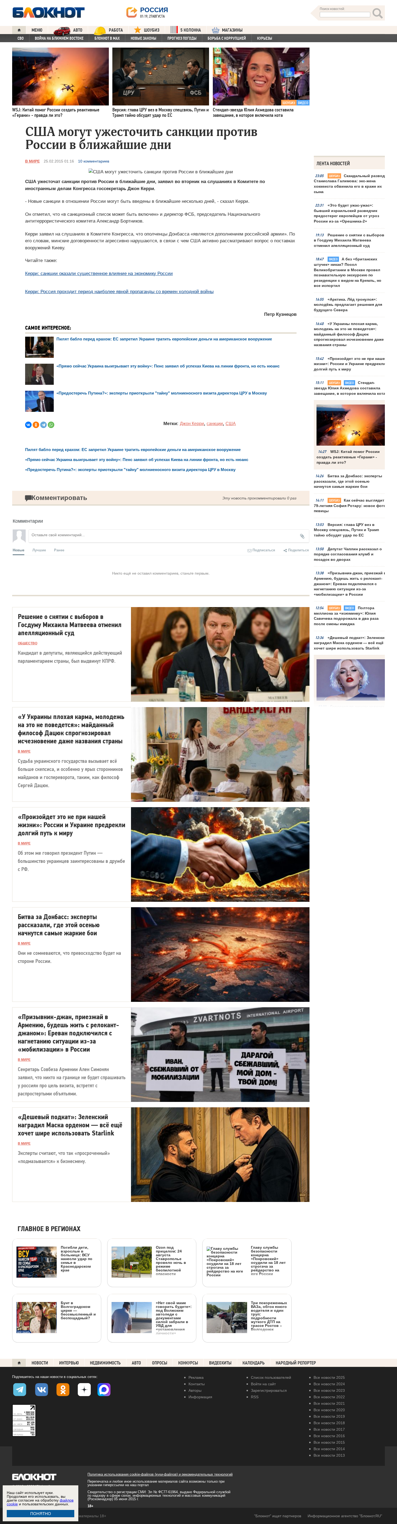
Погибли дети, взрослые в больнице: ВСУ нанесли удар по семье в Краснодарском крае (76, 1258)
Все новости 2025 (329, 1377)
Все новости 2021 (329, 1403)
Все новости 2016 (329, 1436)
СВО (21, 38)
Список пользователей (271, 1377)
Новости (40, 1363)
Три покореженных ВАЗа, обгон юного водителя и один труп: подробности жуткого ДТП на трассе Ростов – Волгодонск (269, 1316)
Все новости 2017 (329, 1429)
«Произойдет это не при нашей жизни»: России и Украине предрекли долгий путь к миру (350, 363)
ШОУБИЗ (151, 30)
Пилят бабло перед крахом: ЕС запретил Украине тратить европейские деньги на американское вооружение (164, 339)
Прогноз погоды (182, 38)
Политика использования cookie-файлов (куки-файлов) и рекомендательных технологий (160, 1474)
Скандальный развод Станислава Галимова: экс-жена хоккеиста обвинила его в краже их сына (349, 184)
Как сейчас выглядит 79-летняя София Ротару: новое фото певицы (350, 505)
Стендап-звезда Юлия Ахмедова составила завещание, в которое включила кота (349, 387)
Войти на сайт (263, 1384)
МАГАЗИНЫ (232, 30)
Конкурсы (188, 1363)
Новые (18, 549)
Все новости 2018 (329, 1423)
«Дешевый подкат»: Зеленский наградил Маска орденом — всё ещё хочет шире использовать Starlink (350, 642)
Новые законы (143, 38)
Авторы (195, 1390)
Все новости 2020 (329, 1410)
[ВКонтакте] (28, 425)
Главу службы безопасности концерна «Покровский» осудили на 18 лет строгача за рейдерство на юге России (268, 1260)
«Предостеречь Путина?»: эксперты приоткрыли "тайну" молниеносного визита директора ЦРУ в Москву (161, 393)
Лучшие (39, 549)
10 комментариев (93, 161)
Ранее (59, 549)
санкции (215, 423)
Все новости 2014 (329, 1449)
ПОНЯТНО (40, 1513)
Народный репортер (296, 1363)
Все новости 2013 (329, 1455)
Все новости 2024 (329, 1384)
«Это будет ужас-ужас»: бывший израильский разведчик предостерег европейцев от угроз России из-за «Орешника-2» (346, 213)
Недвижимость (105, 1363)
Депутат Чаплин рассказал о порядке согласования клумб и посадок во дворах (348, 554)
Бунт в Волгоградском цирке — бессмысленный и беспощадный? (78, 1310)
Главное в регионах (49, 1229)
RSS (254, 1397)
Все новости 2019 (329, 1416)
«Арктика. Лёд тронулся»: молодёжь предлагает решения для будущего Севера (348, 304)
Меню (37, 30)
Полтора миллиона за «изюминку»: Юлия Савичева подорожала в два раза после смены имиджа (346, 616)
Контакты (197, 1384)
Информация (200, 1397)
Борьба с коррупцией (227, 38)
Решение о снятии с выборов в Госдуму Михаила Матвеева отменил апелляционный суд (349, 240)
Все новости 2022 (329, 1397)
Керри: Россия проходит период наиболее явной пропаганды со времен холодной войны (119, 291)
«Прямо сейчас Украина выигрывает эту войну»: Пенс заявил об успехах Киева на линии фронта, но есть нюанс (168, 366)
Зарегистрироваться (269, 1390)
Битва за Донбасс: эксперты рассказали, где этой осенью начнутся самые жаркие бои (348, 481)
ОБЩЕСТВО (27, 643)
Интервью (69, 1363)
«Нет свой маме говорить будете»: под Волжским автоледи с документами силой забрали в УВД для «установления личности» (174, 1318)
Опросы (159, 1363)
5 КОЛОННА (190, 30)
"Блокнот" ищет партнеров (277, 1516)
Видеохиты (220, 1363)
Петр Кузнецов (280, 314)
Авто (136, 1363)
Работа (116, 30)
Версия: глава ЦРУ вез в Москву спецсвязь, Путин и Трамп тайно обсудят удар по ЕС (346, 529)
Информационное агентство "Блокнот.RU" (345, 1516)
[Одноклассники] (36, 425)
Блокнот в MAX (107, 38)
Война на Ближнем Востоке (59, 38)
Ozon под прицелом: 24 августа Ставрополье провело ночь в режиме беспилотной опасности (171, 1260)
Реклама (196, 1377)
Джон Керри (192, 423)
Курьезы (264, 38)
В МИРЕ (32, 161)
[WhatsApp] (51, 425)
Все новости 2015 (329, 1442)
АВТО (77, 30)
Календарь (254, 1363)
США (231, 423)
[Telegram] (43, 425)
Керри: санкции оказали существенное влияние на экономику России (99, 273)
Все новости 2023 (329, 1390)
